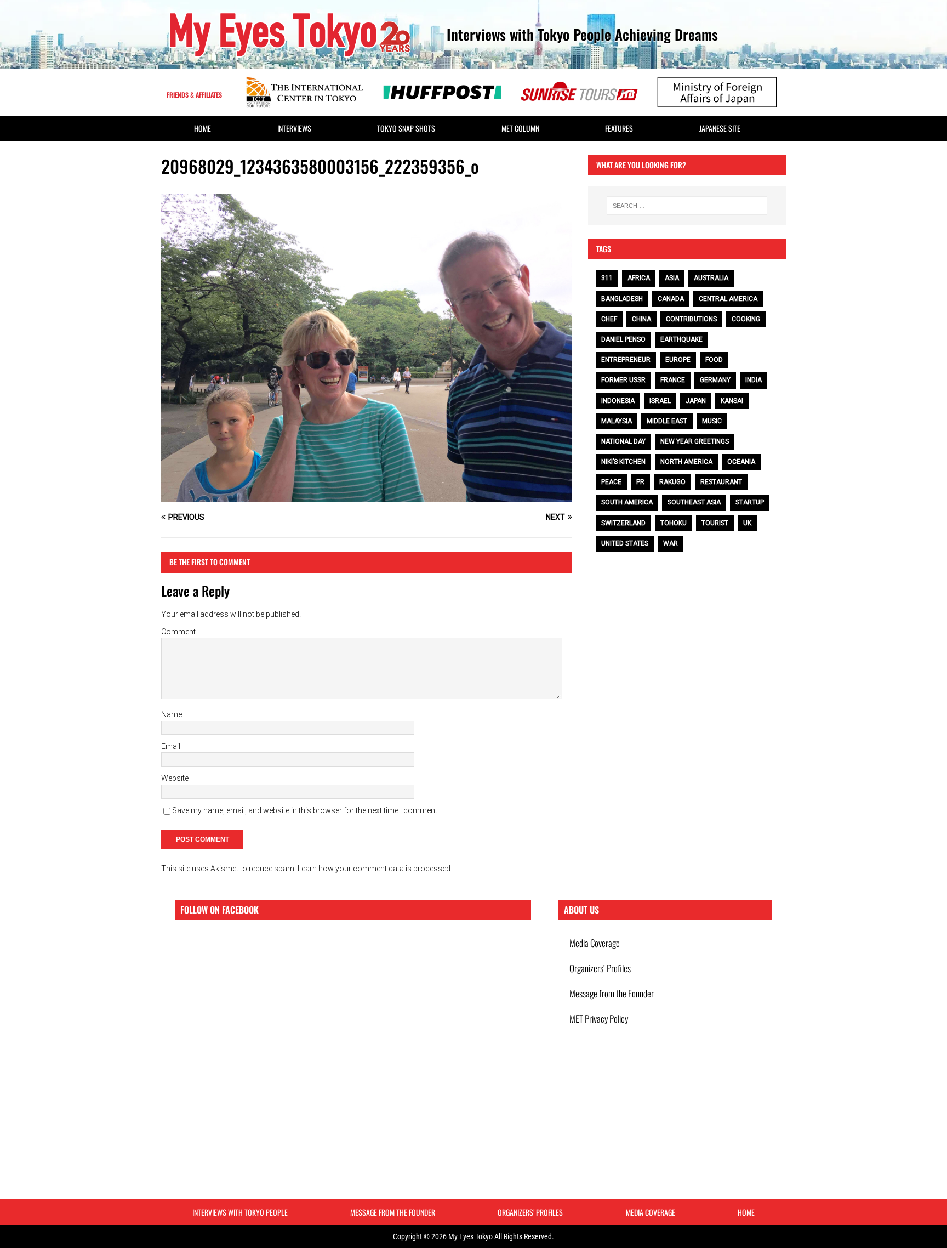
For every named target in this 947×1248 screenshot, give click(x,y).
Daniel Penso (623, 339)
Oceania (741, 462)
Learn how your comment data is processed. (375, 868)
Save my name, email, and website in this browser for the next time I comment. (305, 810)
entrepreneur (626, 360)
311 (607, 278)
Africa (638, 278)
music (712, 421)
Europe (678, 360)
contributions (691, 319)
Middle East (667, 421)
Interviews (294, 128)
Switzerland (623, 523)
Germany (715, 380)
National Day (623, 441)
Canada (671, 299)
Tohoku (673, 523)
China (641, 319)
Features (619, 128)
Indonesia (618, 401)
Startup (749, 502)
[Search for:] (687, 205)
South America (627, 502)
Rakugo (672, 482)
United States (624, 543)
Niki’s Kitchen (623, 462)
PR (640, 482)
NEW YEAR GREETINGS (694, 441)
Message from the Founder (611, 993)
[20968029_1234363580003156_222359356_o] (366, 496)
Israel (660, 401)
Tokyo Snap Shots (406, 128)
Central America (728, 299)
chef (609, 319)
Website (175, 778)
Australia (711, 278)
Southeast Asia (694, 502)
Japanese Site (719, 128)
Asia (672, 278)
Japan (696, 401)
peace (611, 482)
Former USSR (623, 380)
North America (686, 462)
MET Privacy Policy (598, 1018)
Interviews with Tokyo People (240, 1212)
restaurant (721, 482)
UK (747, 523)
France (672, 380)
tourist (714, 523)
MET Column (520, 128)
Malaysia (616, 421)
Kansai (732, 401)
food (714, 360)
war (670, 543)
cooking (746, 319)
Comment (178, 631)
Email (170, 746)
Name (171, 714)
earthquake (681, 339)
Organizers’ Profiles (600, 968)
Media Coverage (594, 943)
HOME (202, 128)
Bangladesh (622, 299)
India (753, 380)
